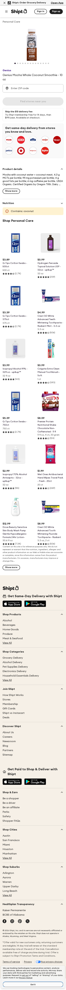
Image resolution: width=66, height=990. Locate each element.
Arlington (8, 873)
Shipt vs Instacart (14, 713)
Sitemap (8, 755)
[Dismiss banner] (4, 3)
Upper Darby (11, 886)
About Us (8, 732)
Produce (7, 634)
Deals (6, 717)
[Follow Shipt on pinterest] (20, 921)
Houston (8, 849)
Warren (7, 882)
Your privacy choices (51, 962)
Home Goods (11, 629)
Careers (7, 737)
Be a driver (9, 803)
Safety (7, 816)
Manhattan (10, 853)
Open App (57, 3)
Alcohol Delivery (12, 662)
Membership (10, 704)
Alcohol (7, 620)
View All (7, 643)
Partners (8, 750)
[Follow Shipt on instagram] (12, 921)
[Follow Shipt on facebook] (4, 921)
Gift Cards (9, 708)
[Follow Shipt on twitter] (27, 921)
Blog (5, 746)
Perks (6, 812)
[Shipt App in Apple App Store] (12, 604)
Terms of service (11, 962)
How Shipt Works (13, 695)
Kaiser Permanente (14, 910)
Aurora (7, 877)
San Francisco (11, 840)
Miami (6, 844)
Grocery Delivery (13, 658)
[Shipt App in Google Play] (35, 604)
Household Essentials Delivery (21, 675)
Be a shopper (11, 798)
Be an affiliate (11, 807)
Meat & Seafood (13, 638)
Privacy (28, 962)
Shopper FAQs (11, 821)
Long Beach (10, 891)
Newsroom (9, 741)
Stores (6, 699)
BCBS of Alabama (13, 915)
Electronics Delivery (14, 671)
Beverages (9, 625)
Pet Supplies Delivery (15, 666)
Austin (6, 835)
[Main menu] (6, 11)
